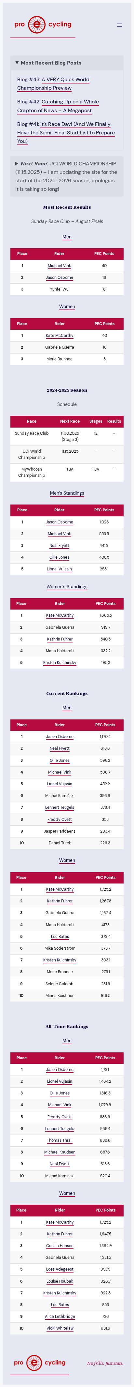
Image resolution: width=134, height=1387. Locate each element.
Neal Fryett (59, 545)
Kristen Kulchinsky (59, 662)
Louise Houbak (60, 1281)
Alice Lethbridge (60, 1316)
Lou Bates (60, 936)
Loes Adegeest (60, 1269)
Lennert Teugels (59, 807)
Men (67, 237)
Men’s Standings (67, 493)
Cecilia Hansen (60, 1245)
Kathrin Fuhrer (60, 639)
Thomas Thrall (60, 1140)
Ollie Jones (59, 557)
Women (67, 306)
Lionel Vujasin (59, 569)
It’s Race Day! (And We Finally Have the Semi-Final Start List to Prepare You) (66, 132)
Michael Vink (59, 265)
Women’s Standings (67, 587)
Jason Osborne (59, 277)
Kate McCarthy (60, 335)
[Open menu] (120, 25)
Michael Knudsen (59, 1152)
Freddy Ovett (59, 819)
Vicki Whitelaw (60, 1328)
